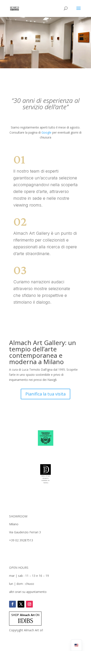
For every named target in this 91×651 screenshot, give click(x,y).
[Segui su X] (21, 604)
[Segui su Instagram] (29, 604)
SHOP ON (25, 615)
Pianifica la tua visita (45, 394)
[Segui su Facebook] (12, 604)
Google (46, 132)
